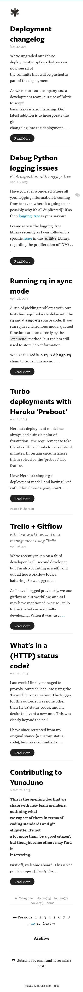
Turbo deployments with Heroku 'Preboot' (41, 401)
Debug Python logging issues (34, 162)
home (50, 902)
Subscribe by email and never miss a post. (43, 963)
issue (27, 238)
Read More (22, 138)
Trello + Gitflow (36, 526)
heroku (29, 508)
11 (38, 923)
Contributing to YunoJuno (36, 777)
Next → (49, 923)
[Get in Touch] (77, 195)
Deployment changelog (31, 33)
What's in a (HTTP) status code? (34, 655)
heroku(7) (61, 898)
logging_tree (29, 216)
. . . (62, 615)
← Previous (22, 917)
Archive (41, 938)
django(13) (44, 898)
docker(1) (37, 902)
